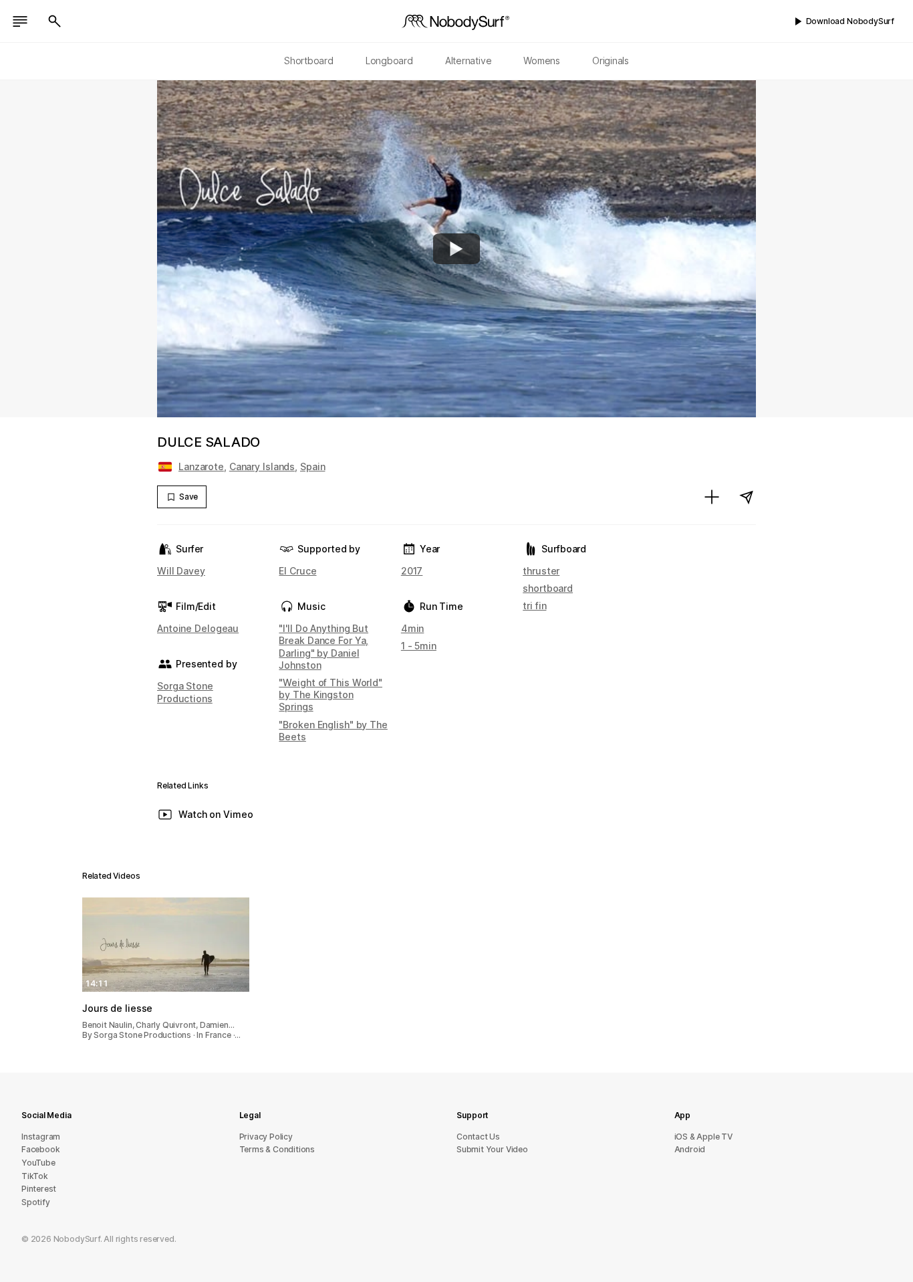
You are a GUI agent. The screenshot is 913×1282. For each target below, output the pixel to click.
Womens (541, 60)
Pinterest (38, 1189)
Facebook (40, 1149)
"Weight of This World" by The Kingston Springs (330, 694)
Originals (610, 60)
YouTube (38, 1163)
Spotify (35, 1202)
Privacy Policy (266, 1137)
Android (690, 1149)
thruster (541, 570)
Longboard (389, 60)
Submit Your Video (492, 1149)
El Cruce (297, 570)
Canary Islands (262, 466)
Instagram (40, 1137)
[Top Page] (456, 21)
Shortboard (309, 60)
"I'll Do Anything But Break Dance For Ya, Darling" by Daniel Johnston (323, 647)
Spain (312, 466)
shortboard (548, 588)
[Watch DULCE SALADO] (456, 248)
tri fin (534, 605)
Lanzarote (201, 466)
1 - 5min (418, 645)
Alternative (468, 60)
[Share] (746, 497)
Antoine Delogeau (198, 628)
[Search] (54, 21)
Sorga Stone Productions (185, 692)
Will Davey (181, 570)
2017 (412, 570)
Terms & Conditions (277, 1149)
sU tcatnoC (478, 1137)
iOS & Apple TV (703, 1137)
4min (412, 628)
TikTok (34, 1176)
